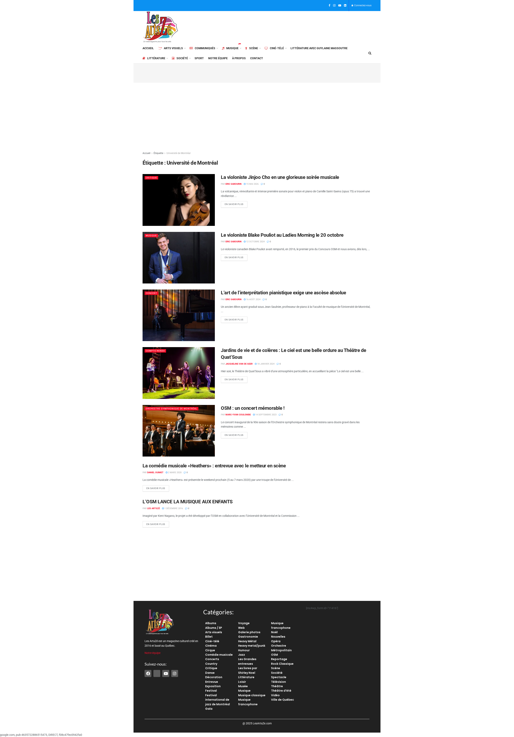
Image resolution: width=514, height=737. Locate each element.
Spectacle (278, 677)
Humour (244, 650)
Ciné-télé (277, 48)
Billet (209, 637)
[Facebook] (148, 673)
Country (211, 664)
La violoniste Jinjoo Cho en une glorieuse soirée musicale (280, 177)
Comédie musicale (219, 655)
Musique (232, 48)
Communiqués (205, 48)
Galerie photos (249, 632)
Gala (208, 709)
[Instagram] (174, 673)
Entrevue (211, 682)
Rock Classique (282, 664)
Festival (211, 691)
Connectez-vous (362, 5)
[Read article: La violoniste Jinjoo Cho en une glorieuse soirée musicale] (179, 200)
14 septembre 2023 (265, 414)
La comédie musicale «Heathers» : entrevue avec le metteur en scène (214, 466)
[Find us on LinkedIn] (345, 5)
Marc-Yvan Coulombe (238, 414)
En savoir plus (236, 203)
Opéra (275, 641)
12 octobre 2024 (255, 241)
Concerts (212, 659)
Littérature (156, 58)
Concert (151, 293)
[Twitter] (156, 673)
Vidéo (275, 695)
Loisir (242, 682)
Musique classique (251, 695)
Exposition (213, 686)
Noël (274, 632)
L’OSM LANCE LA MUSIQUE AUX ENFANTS (188, 502)
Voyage (244, 623)
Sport (199, 58)
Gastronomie (248, 637)
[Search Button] (369, 53)
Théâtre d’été (281, 691)
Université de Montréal (178, 153)
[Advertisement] (298, 26)
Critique (151, 177)
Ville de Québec (282, 700)
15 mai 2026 (252, 184)
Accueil (148, 48)
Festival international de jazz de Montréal (217, 699)
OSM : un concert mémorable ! (253, 408)
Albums (210, 623)
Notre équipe (218, 58)
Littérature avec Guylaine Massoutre (319, 48)
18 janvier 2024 (265, 364)
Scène (253, 48)
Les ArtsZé (153, 508)
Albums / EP (213, 628)
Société (182, 58)
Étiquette (158, 153)
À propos (239, 58)
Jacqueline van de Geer (239, 364)
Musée (243, 686)
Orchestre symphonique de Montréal (171, 408)
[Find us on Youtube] (339, 5)
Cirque (210, 650)
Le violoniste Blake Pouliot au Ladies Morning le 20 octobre (282, 235)
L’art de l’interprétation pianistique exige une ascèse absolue (283, 293)
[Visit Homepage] (161, 27)
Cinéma (211, 646)
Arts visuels (173, 48)
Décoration (213, 677)
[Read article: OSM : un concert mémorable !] (179, 431)
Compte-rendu (155, 351)
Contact (256, 58)
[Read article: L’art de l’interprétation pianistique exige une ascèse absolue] (179, 315)
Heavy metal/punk (251, 646)
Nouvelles (278, 637)
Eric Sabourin (233, 184)
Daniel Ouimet (155, 472)
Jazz (241, 655)
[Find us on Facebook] (329, 5)
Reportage (279, 659)
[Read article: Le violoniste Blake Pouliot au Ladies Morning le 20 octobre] (179, 257)
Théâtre (277, 686)
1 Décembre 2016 (173, 508)
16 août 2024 (253, 299)
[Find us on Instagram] (334, 5)
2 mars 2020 (174, 472)
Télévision (278, 682)
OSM (274, 655)
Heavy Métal (247, 641)
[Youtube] (165, 673)
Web (241, 628)
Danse (210, 673)
